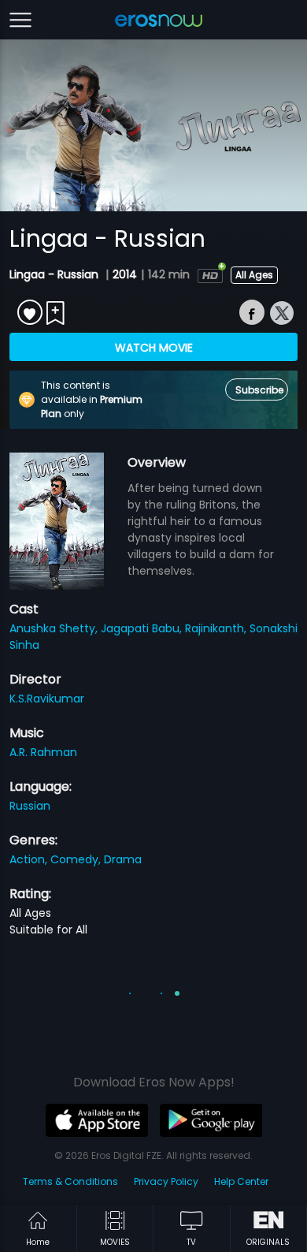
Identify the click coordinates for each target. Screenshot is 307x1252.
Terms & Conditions (70, 1181)
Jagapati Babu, (143, 628)
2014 (125, 274)
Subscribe (259, 390)
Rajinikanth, (217, 628)
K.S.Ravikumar (46, 698)
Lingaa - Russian (55, 274)
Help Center (241, 1181)
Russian (29, 806)
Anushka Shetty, (55, 628)
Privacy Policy (166, 1181)
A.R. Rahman (43, 752)
